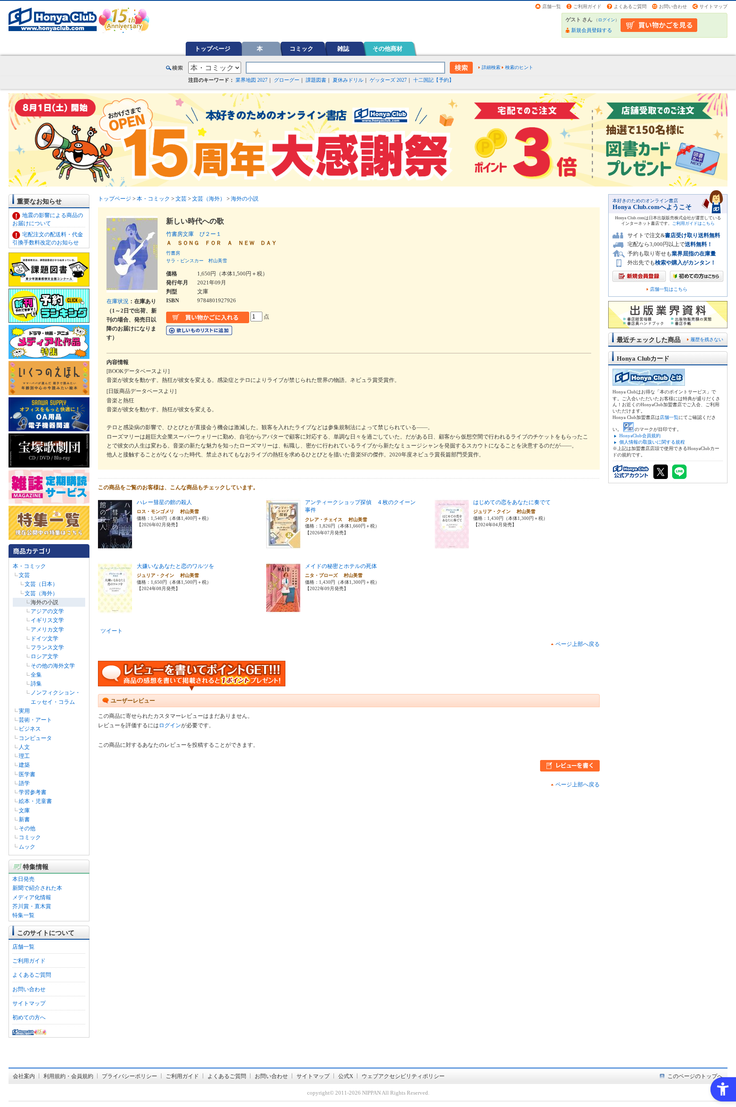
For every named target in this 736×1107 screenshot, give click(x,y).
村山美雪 (217, 260)
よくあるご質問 (630, 6)
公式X (345, 1076)
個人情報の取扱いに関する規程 (652, 442)
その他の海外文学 (53, 665)
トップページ (212, 48)
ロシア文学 (44, 656)
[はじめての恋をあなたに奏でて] (452, 545)
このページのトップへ (695, 1076)
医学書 (27, 774)
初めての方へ (29, 1017)
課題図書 (316, 80)
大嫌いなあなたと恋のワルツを (175, 566)
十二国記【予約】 (433, 80)
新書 (24, 819)
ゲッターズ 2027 (388, 80)
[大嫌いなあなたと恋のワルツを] (115, 608)
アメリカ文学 (47, 629)
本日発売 (23, 879)
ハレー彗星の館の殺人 (164, 502)
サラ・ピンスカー (185, 260)
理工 (24, 756)
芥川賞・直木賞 (31, 906)
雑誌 (343, 48)
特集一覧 (23, 915)
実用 (24, 711)
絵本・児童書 (35, 801)
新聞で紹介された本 (37, 888)
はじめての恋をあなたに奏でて (512, 502)
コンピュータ (35, 738)
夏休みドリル (348, 80)
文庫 (24, 810)
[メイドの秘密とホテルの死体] (283, 608)
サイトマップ (713, 6)
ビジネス (30, 729)
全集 (36, 674)
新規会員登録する (591, 30)
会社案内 (24, 1076)
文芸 (24, 575)
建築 (24, 765)
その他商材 (387, 48)
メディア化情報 (31, 897)
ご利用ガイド (587, 6)
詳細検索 (491, 67)
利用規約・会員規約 (68, 1076)
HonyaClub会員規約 (640, 435)
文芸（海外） (41, 593)
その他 (27, 828)
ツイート (112, 631)
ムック (27, 846)
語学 (24, 783)
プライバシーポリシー (129, 1076)
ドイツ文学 (44, 638)
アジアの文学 (47, 611)
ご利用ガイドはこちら (693, 223)
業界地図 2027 (251, 80)
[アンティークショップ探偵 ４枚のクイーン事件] (283, 545)
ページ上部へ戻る (577, 644)
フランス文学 (47, 647)
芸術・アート (35, 720)
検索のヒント (519, 67)
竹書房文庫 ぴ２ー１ (193, 234)
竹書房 (173, 252)
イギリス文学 (47, 620)
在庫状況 (117, 301)
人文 (24, 747)
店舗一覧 (551, 6)
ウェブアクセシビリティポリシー (403, 1076)
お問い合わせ (673, 6)
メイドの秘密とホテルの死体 (341, 566)
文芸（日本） (41, 584)
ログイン (606, 19)
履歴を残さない (706, 339)
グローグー (286, 80)
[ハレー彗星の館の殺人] (115, 545)
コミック (301, 48)
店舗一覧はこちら (668, 289)
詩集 (36, 683)
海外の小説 (44, 602)
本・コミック (29, 566)
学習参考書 (32, 792)
